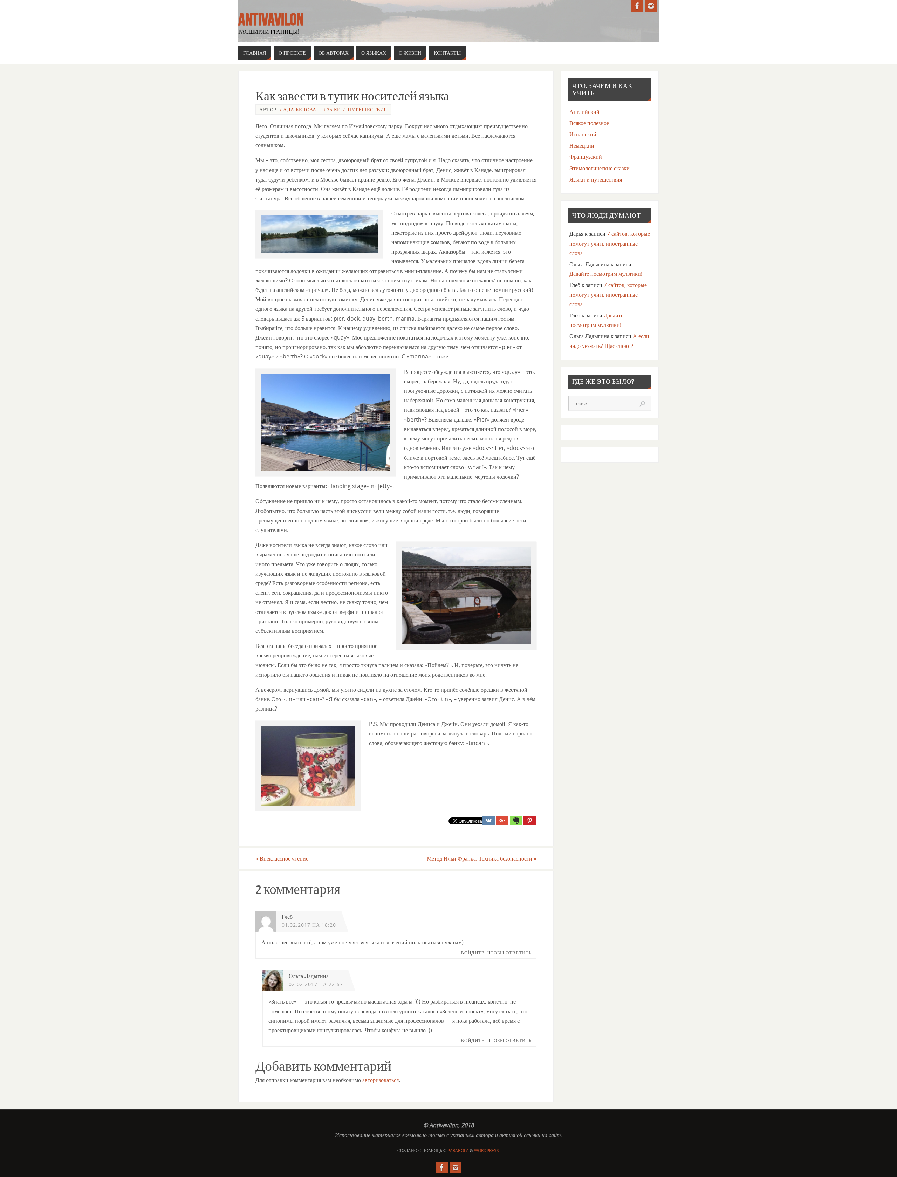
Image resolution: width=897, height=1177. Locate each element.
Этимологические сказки (599, 168)
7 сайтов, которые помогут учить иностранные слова (609, 243)
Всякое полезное (589, 123)
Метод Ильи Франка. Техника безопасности (481, 858)
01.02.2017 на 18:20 (309, 925)
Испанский (582, 134)
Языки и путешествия (355, 109)
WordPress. (487, 1151)
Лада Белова (298, 109)
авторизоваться (380, 1080)
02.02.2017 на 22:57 (316, 984)
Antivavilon (270, 19)
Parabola (458, 1151)
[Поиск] (642, 404)
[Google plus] (502, 820)
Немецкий (581, 145)
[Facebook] (637, 6)
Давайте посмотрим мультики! (605, 274)
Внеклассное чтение (281, 858)
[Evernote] (516, 820)
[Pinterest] (529, 820)
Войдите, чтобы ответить (496, 953)
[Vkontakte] (488, 820)
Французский (585, 156)
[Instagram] (651, 6)
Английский (584, 112)
